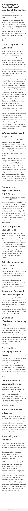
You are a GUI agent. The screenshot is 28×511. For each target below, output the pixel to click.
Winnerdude (13, 198)
